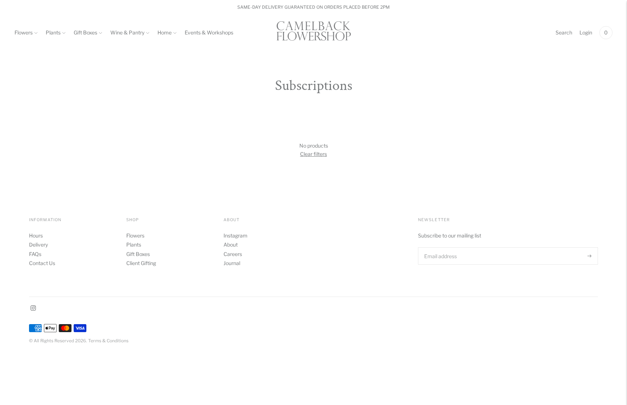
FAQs (35, 254)
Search (564, 32)
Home (164, 32)
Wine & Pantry (127, 32)
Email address (439, 247)
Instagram (235, 235)
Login (585, 32)
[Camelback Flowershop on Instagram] (33, 309)
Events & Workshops (209, 32)
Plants (53, 32)
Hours (36, 235)
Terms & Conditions (108, 340)
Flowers (24, 32)
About (231, 244)
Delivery (38, 244)
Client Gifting (141, 263)
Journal (232, 263)
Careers (233, 254)
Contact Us (42, 263)
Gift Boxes (85, 32)
